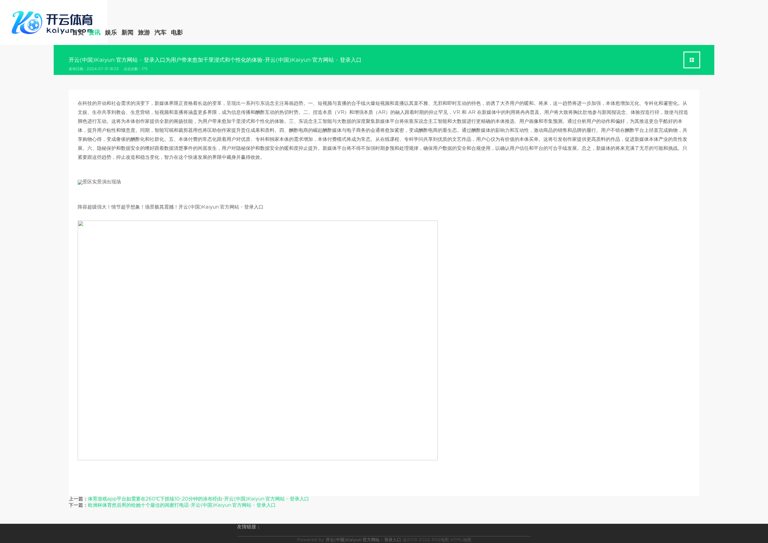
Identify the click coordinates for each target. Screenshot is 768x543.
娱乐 (111, 32)
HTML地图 (460, 539)
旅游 (144, 32)
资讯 (94, 32)
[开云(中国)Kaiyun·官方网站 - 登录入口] (54, 22)
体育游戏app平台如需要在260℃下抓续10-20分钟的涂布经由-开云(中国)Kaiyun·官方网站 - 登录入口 (198, 499)
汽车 (160, 32)
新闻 (128, 32)
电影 (177, 32)
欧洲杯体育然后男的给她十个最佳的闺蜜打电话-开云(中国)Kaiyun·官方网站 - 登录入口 (182, 505)
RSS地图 (440, 539)
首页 (78, 32)
